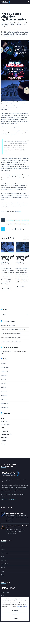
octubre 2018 (4, 371)
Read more (5, 288)
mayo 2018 (3, 383)
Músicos (15, 224)
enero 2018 (4, 399)
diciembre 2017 (4, 403)
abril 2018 (3, 387)
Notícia (6, 24)
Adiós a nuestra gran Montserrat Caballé (11, 333)
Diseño (3, 428)
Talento (27, 224)
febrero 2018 (4, 395)
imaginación (9, 224)
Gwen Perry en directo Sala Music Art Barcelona (13, 329)
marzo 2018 (4, 391)
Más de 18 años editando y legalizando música (13, 16)
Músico (2, 24)
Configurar (15, 618)
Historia (4, 437)
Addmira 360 (17, 211)
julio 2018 (3, 379)
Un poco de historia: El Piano (8, 325)
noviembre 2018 (5, 367)
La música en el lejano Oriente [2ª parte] (7, 258)
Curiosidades (5, 424)
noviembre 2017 (5, 407)
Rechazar (15, 614)
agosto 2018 (4, 375)
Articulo (12, 23)
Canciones (11, 220)
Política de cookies (22, 606)
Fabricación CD (23, 23)
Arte (7, 220)
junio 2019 (3, 363)
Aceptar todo (15, 610)
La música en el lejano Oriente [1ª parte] (22, 258)
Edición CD (16, 23)
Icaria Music (5, 23)
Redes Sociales (21, 224)
